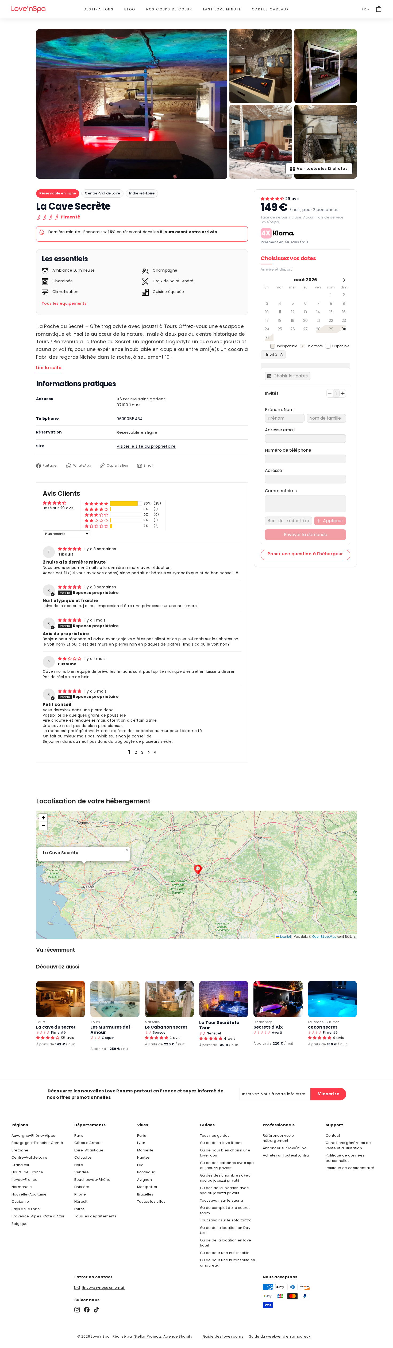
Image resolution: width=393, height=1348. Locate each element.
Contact (333, 1135)
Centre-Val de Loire (102, 193)
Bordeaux (146, 1172)
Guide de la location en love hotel (225, 1243)
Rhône (80, 1194)
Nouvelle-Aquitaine (29, 1194)
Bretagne (20, 1150)
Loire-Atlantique (89, 1150)
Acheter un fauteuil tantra (286, 1155)
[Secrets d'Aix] (277, 999)
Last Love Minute (222, 9)
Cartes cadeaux (270, 9)
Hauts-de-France (27, 1172)
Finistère (82, 1186)
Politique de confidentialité (350, 1167)
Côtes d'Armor (87, 1142)
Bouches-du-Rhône (92, 1179)
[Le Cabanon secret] (169, 999)
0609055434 (130, 418)
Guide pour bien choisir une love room (225, 1153)
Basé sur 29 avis (58, 508)
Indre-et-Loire (142, 193)
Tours (41, 1022)
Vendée (81, 1172)
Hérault (80, 1201)
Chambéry (262, 1022)
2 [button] (136, 752)
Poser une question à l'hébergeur (305, 554)
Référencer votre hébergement (278, 1138)
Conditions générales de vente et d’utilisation (348, 1145)
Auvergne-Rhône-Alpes (33, 1135)
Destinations (99, 9)
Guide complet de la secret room (225, 1210)
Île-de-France (24, 1179)
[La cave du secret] (60, 999)
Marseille (152, 1022)
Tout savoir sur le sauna (221, 1200)
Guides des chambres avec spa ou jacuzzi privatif (225, 1178)
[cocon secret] (332, 999)
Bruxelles (145, 1194)
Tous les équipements (64, 303)
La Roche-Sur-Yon (324, 1022)
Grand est (20, 1164)
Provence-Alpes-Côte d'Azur (38, 1216)
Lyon (141, 1142)
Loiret (79, 1209)
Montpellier (147, 1186)
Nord (78, 1164)
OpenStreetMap (324, 936)
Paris (78, 1135)
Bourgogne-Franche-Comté (37, 1142)
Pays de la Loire (25, 1209)
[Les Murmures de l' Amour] (114, 999)
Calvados (83, 1157)
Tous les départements (95, 1216)
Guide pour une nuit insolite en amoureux (227, 1262)
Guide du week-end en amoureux (279, 1336)
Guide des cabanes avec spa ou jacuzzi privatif (227, 1165)
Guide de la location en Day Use (225, 1230)
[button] (96, 503)
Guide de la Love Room (221, 1142)
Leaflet (285, 936)
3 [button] (142, 752)
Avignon (144, 1179)
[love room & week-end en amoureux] (28, 9)
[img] (70, 549)
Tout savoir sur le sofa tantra (226, 1220)
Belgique (19, 1223)
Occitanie (20, 1201)
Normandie (21, 1186)
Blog (130, 9)
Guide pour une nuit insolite (225, 1252)
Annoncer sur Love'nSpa (285, 1148)
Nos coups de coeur (169, 9)
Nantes (143, 1157)
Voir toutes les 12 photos (322, 168)
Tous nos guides (215, 1135)
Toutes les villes (151, 1201)
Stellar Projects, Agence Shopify (163, 1336)
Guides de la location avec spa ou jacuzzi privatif (224, 1190)
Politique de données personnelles (345, 1158)
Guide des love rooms (223, 1336)
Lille (140, 1164)
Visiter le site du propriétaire (146, 446)
